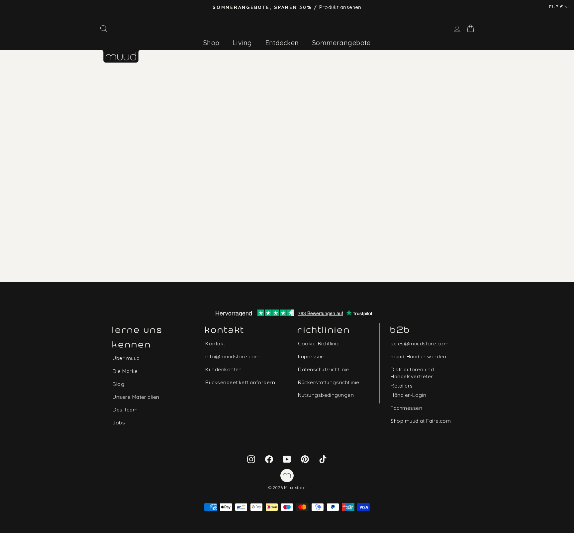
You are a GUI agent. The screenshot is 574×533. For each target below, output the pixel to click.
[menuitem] (211, 43)
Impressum (312, 356)
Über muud (126, 358)
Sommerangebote (341, 43)
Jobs (119, 422)
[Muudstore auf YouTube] (287, 459)
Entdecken (282, 43)
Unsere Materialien (136, 397)
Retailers (402, 386)
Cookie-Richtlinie (318, 343)
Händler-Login (408, 395)
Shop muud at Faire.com (421, 421)
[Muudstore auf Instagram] (251, 459)
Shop (211, 43)
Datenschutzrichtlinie (323, 369)
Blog (118, 384)
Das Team (125, 409)
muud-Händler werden (418, 356)
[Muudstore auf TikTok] (323, 459)
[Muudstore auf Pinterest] (305, 459)
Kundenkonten (223, 369)
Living (242, 43)
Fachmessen (406, 408)
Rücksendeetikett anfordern (240, 382)
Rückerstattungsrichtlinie (328, 382)
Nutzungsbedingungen (326, 395)
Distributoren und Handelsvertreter (412, 373)
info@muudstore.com (232, 356)
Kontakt (215, 343)
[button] (559, 7)
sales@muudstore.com (419, 343)
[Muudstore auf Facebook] (269, 459)
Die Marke (125, 371)
